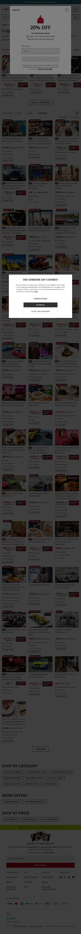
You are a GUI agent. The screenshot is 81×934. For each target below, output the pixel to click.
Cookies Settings (40, 299)
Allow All (40, 305)
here (36, 292)
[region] (40, 296)
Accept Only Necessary (40, 311)
